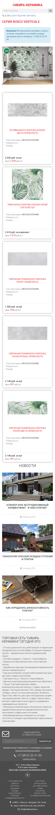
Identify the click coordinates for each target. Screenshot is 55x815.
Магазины (15, 788)
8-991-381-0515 (28, 16)
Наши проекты (15, 793)
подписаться (45, 741)
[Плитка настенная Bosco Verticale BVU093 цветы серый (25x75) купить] (27, 408)
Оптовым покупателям (40, 796)
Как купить (40, 781)
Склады (15, 791)
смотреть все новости (27, 627)
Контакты (15, 786)
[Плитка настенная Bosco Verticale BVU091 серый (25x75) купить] (27, 259)
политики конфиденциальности (27, 751)
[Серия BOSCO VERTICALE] (27, 65)
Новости (15, 783)
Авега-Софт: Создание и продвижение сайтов (27, 770)
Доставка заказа (40, 786)
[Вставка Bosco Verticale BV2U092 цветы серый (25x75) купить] (27, 110)
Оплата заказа (40, 783)
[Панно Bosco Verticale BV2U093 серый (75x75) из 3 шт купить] (27, 184)
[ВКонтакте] (27, 774)
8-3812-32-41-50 (12, 16)
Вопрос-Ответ (40, 793)
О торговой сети (15, 781)
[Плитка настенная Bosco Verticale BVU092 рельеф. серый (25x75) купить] (27, 333)
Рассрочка (40, 791)
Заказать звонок (29, 759)
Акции (40, 788)
